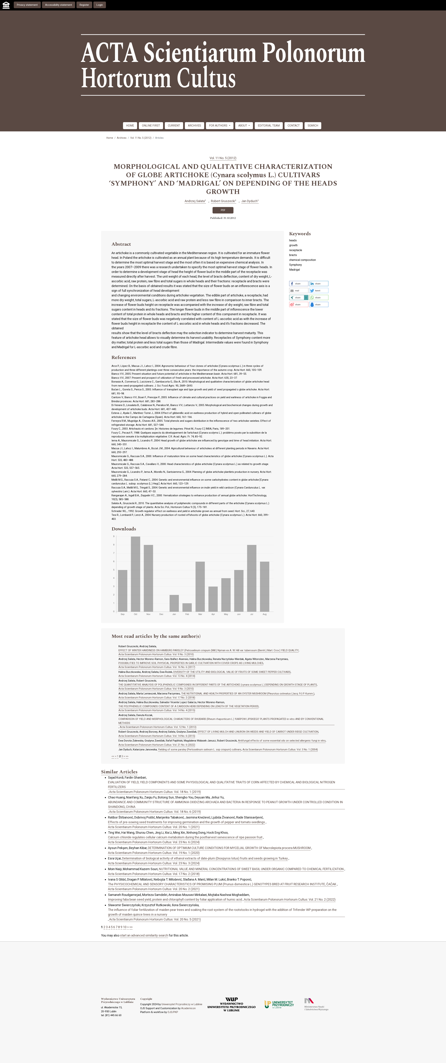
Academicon (188, 1008)
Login (100, 4)
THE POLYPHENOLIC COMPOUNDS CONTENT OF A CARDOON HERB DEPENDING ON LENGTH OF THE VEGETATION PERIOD (188, 706)
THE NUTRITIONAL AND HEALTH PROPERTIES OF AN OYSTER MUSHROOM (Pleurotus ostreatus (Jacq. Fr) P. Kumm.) (247, 693)
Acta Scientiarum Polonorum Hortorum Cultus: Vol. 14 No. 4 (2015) (156, 710)
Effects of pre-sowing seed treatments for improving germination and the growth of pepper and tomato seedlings (186, 822)
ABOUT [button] (243, 125)
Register (84, 4)
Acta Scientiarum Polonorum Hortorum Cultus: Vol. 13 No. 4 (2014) (156, 676)
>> (127, 756)
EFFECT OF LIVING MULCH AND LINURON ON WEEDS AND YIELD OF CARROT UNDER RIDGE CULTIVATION (258, 731)
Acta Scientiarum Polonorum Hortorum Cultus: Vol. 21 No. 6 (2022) (156, 744)
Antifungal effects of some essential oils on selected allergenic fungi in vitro (282, 740)
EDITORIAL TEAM (269, 125)
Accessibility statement (58, 4)
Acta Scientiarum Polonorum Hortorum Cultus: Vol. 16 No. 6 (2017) (156, 667)
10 (124, 927)
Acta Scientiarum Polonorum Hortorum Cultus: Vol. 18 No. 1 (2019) (155, 792)
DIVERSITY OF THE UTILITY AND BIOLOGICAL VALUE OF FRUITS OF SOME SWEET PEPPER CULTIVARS (232, 672)
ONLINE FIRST (151, 125)
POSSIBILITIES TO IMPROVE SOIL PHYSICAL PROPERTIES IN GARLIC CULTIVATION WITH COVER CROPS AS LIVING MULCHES (190, 663)
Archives (121, 137)
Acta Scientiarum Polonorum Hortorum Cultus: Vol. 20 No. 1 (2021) (154, 827)
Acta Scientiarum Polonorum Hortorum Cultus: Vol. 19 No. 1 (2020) (154, 853)
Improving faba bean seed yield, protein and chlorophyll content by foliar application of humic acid (175, 899)
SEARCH (313, 125)
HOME (130, 125)
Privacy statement (27, 4)
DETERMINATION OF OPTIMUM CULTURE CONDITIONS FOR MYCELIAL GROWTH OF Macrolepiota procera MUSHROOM (229, 848)
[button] (298, 283)
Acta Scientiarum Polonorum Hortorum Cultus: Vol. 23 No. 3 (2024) (154, 863)
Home (109, 137)
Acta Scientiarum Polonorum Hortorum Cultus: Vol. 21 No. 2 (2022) (290, 899)
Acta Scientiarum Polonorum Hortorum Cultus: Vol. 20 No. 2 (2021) (154, 889)
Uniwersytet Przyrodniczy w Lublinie (182, 1004)
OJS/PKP (173, 1012)
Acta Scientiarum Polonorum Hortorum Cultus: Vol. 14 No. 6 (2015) (156, 735)
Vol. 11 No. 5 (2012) (140, 137)
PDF (223, 210)
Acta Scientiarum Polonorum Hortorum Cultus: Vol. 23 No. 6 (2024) (154, 842)
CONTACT (294, 125)
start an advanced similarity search (144, 935)
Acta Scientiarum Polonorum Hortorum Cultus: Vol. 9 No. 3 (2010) (156, 654)
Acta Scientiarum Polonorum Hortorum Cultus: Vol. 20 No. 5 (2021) (155, 919)
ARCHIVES (194, 125)
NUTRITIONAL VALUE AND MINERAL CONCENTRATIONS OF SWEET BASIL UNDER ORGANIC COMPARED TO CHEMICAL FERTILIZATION (251, 869)
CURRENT (174, 125)
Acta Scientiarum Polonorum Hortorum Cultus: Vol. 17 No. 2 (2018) (156, 697)
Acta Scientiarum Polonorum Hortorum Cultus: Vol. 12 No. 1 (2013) (158, 727)
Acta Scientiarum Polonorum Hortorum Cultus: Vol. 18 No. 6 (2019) (155, 811)
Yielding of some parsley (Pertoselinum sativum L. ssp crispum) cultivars (199, 749)
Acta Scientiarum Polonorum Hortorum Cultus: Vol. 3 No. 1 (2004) (280, 749)
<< (113, 756)
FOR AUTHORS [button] (218, 125)
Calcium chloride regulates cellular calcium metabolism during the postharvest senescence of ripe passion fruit (185, 837)
